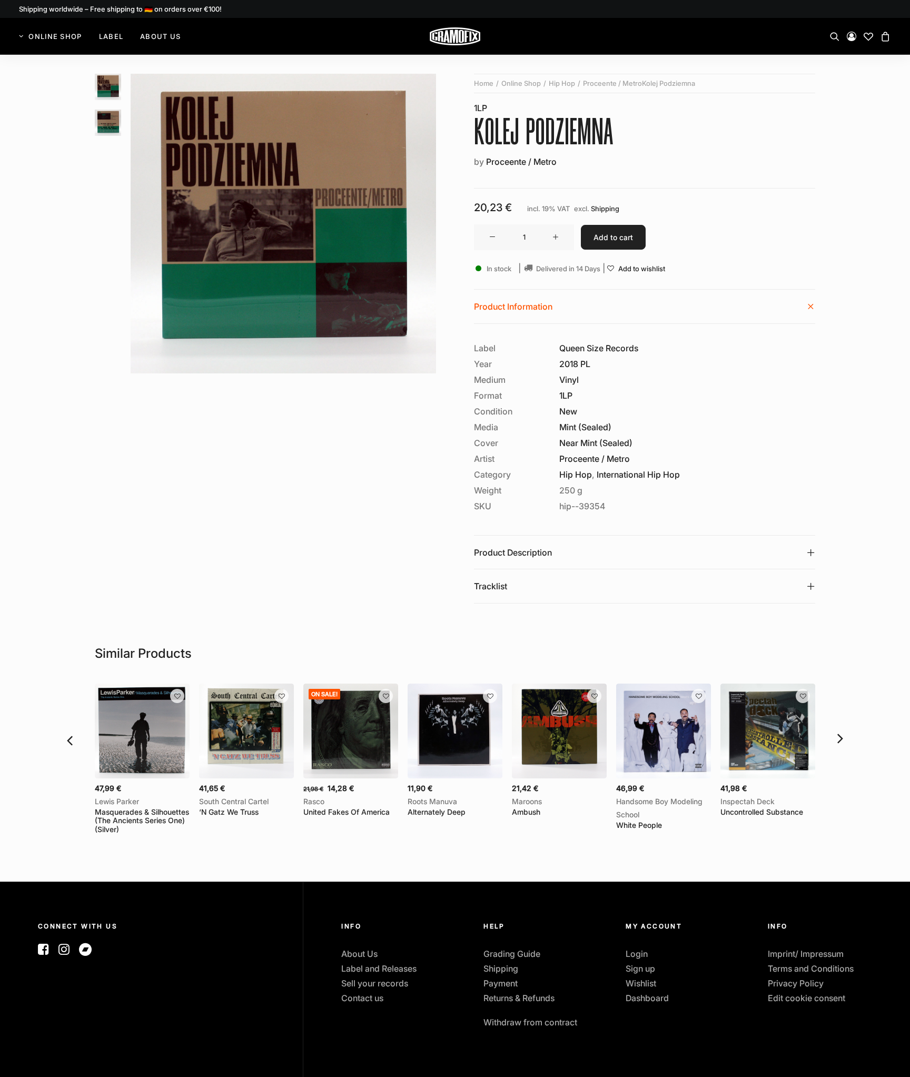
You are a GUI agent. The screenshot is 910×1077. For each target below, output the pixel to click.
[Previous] (70, 739)
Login (637, 953)
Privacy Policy (796, 983)
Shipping (605, 209)
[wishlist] (868, 36)
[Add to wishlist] (177, 696)
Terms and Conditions (811, 968)
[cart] (884, 36)
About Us (160, 36)
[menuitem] (54, 36)
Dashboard (647, 998)
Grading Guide (511, 953)
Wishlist (641, 983)
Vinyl (569, 379)
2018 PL (574, 364)
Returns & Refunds (519, 998)
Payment (500, 983)
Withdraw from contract (530, 1022)
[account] (851, 36)
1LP (480, 108)
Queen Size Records (598, 348)
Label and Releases (379, 968)
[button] (836, 36)
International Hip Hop (638, 474)
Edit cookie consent (806, 998)
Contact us (362, 998)
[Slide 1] (108, 87)
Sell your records (374, 983)
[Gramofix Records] (455, 36)
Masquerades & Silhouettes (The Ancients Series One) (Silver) (142, 815)
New (568, 411)
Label (111, 36)
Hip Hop (562, 83)
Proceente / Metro (521, 161)
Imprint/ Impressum (806, 953)
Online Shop (55, 36)
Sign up (640, 968)
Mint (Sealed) (585, 427)
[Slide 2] (108, 123)
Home (483, 83)
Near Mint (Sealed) (595, 443)
